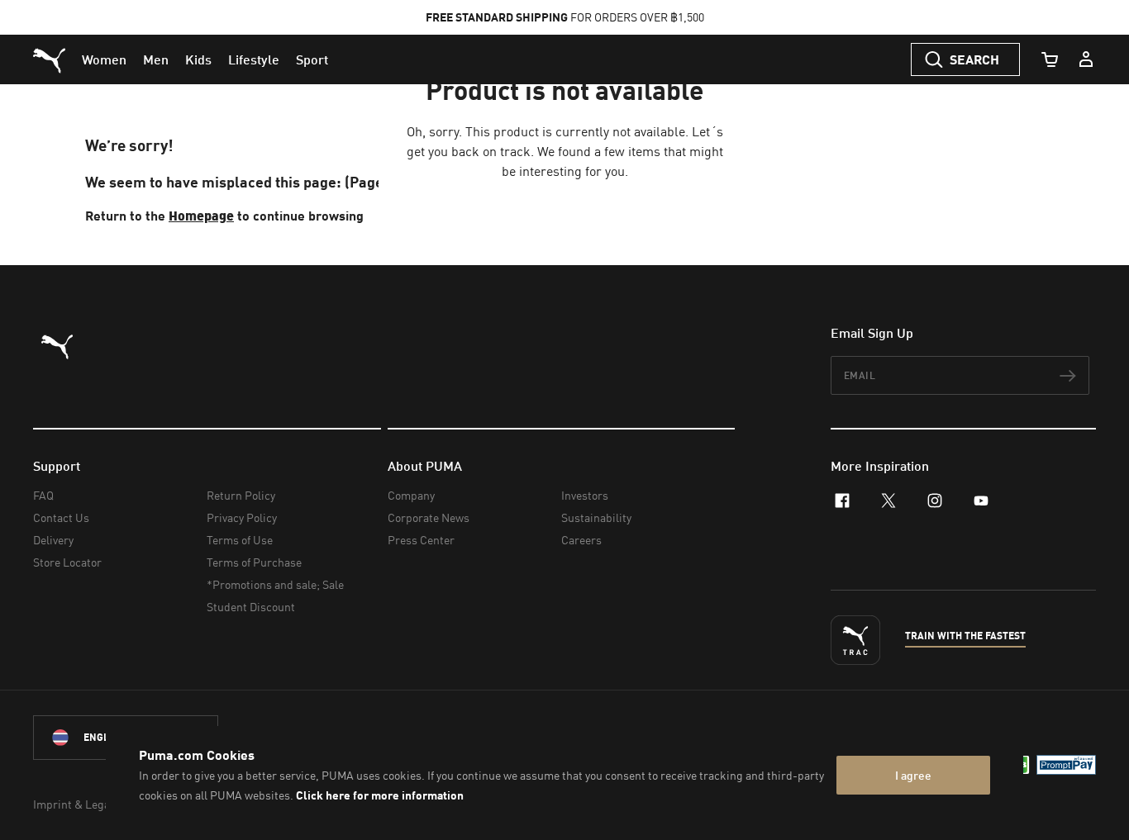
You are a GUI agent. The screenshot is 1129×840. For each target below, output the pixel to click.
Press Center (421, 540)
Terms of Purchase (254, 562)
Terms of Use (240, 540)
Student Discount (251, 607)
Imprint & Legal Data (86, 804)
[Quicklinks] (1086, 59)
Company (411, 495)
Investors (584, 495)
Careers (581, 540)
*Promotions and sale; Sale (275, 584)
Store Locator (67, 562)
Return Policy (241, 495)
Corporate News (428, 517)
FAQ (43, 495)
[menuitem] (104, 59)
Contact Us (61, 517)
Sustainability (596, 517)
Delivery (53, 540)
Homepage (201, 215)
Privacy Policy (242, 517)
